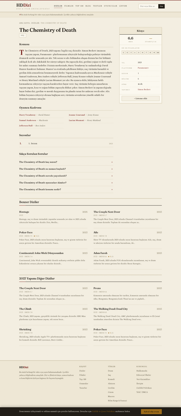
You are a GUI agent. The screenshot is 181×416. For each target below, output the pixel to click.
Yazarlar (83, 388)
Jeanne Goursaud (77, 114)
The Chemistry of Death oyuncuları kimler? (42, 182)
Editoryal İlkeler (143, 375)
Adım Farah (100, 253)
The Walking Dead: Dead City (111, 308)
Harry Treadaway (27, 114)
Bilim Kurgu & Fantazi (117, 400)
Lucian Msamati (76, 120)
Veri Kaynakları (143, 379)
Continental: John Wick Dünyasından (41, 253)
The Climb (25, 308)
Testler (97, 6)
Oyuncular (110, 6)
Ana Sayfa (24, 23)
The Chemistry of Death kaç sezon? (38, 162)
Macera (111, 396)
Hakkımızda (141, 370)
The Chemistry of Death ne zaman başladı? (42, 169)
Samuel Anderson (27, 120)
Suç (23, 35)
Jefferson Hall (25, 125)
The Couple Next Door (107, 211)
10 (158, 52)
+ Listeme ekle (140, 98)
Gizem (110, 392)
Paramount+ (143, 68)
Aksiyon (111, 383)
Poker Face (25, 232)
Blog (88, 6)
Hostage (24, 211)
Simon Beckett (144, 89)
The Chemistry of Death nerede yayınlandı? (43, 175)
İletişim (139, 383)
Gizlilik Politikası (144, 388)
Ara (161, 6)
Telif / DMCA (142, 392)
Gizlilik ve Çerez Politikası (103, 411)
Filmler (68, 6)
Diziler (58, 6)
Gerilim (111, 388)
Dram (110, 370)
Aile (96, 232)
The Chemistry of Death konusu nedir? (40, 189)
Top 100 (79, 6)
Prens (97, 288)
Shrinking (25, 329)
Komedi (111, 379)
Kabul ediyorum (151, 411)
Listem (123, 6)
